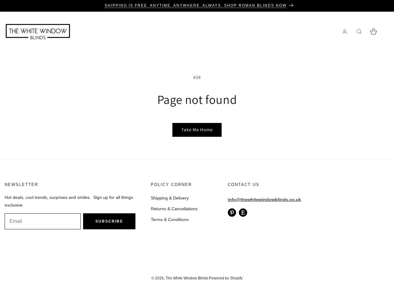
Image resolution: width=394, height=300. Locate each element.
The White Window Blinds (187, 278)
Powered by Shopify (226, 278)
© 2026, (158, 278)
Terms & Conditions (170, 219)
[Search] (359, 31)
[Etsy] (243, 212)
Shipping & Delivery (170, 197)
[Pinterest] (232, 212)
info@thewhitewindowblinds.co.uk (264, 199)
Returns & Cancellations (174, 208)
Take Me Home (197, 129)
